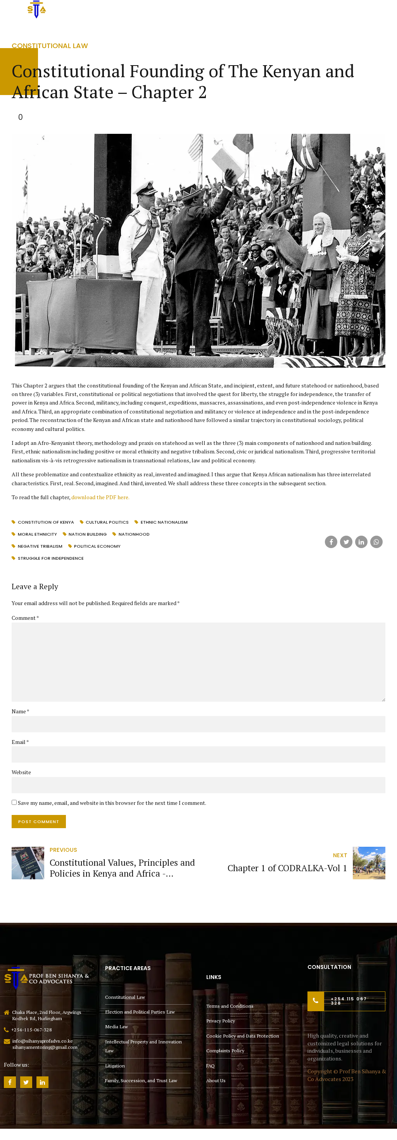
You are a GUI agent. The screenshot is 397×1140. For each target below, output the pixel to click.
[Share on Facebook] (331, 542)
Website (21, 772)
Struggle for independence (51, 558)
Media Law (116, 1026)
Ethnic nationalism (164, 522)
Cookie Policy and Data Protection (242, 1036)
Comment (25, 617)
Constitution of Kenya (46, 522)
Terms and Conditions (230, 1006)
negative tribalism (40, 546)
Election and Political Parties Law (140, 1012)
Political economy (97, 546)
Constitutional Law (50, 45)
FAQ (210, 1065)
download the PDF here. (100, 497)
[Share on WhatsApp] (376, 542)
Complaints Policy (225, 1050)
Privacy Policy (220, 1020)
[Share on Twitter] (346, 542)
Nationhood (134, 534)
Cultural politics (107, 522)
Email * (20, 742)
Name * (20, 711)
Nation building (88, 534)
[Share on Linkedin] (361, 542)
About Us (216, 1080)
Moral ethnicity (37, 534)
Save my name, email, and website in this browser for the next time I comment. (112, 802)
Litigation (115, 1065)
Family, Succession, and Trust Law (141, 1080)
